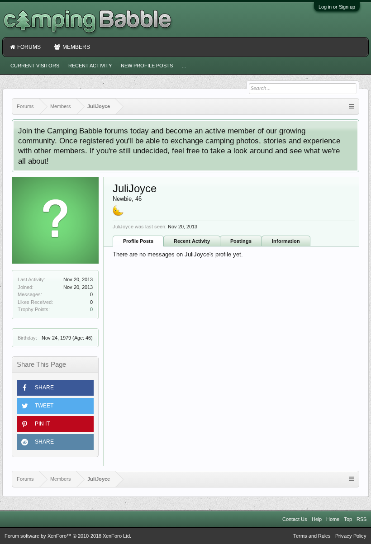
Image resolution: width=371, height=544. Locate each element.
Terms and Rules (312, 536)
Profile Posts (138, 241)
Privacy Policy (350, 536)
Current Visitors (34, 65)
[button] (55, 388)
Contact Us (294, 519)
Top (348, 519)
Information (286, 241)
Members (76, 47)
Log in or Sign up (337, 6)
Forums (29, 47)
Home (332, 519)
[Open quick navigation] (351, 106)
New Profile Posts (147, 65)
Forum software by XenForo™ (68, 536)
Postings (241, 241)
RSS (361, 519)
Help (317, 519)
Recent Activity (192, 241)
